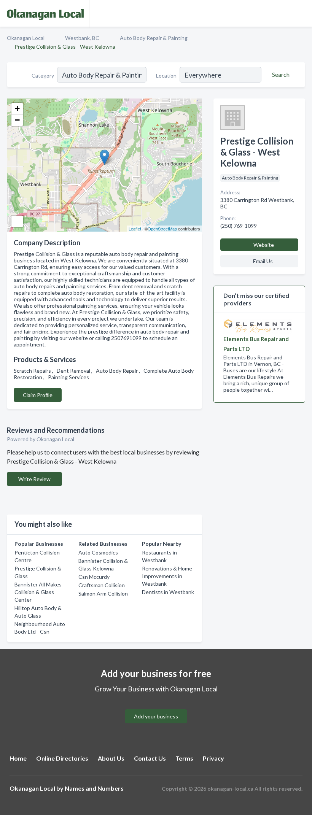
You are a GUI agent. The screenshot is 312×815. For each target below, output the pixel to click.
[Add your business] (156, 707)
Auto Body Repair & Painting (154, 38)
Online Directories (62, 758)
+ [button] (17, 108)
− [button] (17, 120)
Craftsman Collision (101, 585)
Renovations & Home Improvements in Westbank (167, 576)
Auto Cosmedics (98, 552)
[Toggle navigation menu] (301, 13)
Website (263, 244)
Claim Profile (38, 395)
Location (166, 75)
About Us (111, 758)
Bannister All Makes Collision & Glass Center (38, 592)
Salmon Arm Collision (103, 593)
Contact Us (150, 758)
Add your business (156, 716)
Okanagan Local (26, 38)
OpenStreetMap (162, 229)
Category (43, 75)
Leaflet (135, 229)
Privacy (213, 758)
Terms (184, 758)
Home (18, 758)
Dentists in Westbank (168, 592)
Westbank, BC (82, 38)
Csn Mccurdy (94, 577)
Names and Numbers (94, 788)
